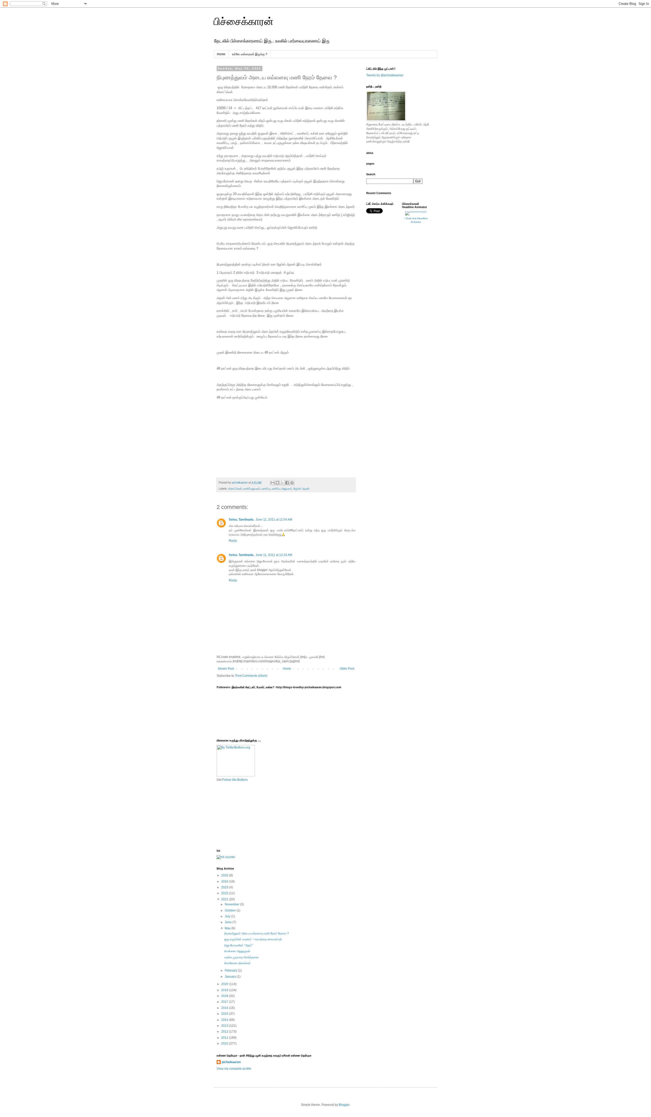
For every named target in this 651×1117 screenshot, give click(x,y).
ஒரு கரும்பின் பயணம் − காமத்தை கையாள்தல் (253, 939)
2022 (225, 893)
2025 (225, 875)
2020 (225, 984)
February (231, 970)
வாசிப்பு (266, 488)
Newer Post (226, 668)
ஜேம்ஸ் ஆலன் (301, 488)
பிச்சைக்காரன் (243, 21)
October (230, 910)
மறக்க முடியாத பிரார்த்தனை (241, 957)
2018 (225, 996)
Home (221, 54)
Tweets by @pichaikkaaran (384, 75)
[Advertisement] (242, 815)
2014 (225, 1020)
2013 (225, 1025)
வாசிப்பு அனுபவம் (282, 488)
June (228, 922)
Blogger (344, 1105)
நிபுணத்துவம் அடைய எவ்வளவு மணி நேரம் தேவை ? (256, 933)
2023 (225, 887)
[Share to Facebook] (287, 482)
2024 (225, 881)
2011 (225, 1037)
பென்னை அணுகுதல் (237, 951)
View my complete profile (234, 1068)
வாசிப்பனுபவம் (251, 488)
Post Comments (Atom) (251, 676)
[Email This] (272, 482)
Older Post (347, 668)
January (231, 976)
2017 (225, 1002)
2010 (225, 1043)
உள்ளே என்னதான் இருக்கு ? (249, 54)
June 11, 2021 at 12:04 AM (274, 519)
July (228, 916)
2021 (225, 899)
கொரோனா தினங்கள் (237, 963)
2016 (225, 1008)
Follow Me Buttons (235, 780)
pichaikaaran (231, 1062)
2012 (225, 1031)
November (232, 904)
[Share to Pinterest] (291, 482)
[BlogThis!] (277, 482)
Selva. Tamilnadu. (241, 519)
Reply (233, 540)
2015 (225, 1014)
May (228, 928)
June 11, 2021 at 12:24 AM (274, 555)
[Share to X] (282, 482)
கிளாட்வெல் (235, 488)
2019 (225, 990)
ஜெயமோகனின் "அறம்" (238, 945)
